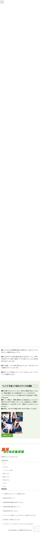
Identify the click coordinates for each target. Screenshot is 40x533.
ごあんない (5, 467)
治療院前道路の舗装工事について (11, 506)
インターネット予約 (8, 470)
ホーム (4, 464)
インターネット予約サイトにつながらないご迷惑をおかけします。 (19, 515)
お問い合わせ (6, 480)
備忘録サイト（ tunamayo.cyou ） (9, 456)
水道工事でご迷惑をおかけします (11, 519)
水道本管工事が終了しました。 (11, 511)
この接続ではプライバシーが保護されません (14, 493)
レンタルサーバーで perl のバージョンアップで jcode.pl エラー (18, 524)
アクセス (5, 483)
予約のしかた (6, 473)
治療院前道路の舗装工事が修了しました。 (13, 502)
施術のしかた (7, 435)
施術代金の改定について (9, 498)
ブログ (4, 486)
